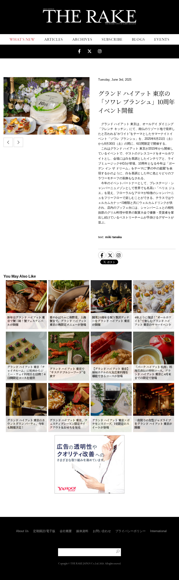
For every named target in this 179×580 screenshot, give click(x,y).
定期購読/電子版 (44, 531)
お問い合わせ (102, 531)
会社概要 (66, 531)
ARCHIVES (82, 39)
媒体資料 (82, 531)
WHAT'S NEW (22, 39)
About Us (22, 531)
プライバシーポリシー (130, 531)
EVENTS (161, 39)
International (158, 531)
